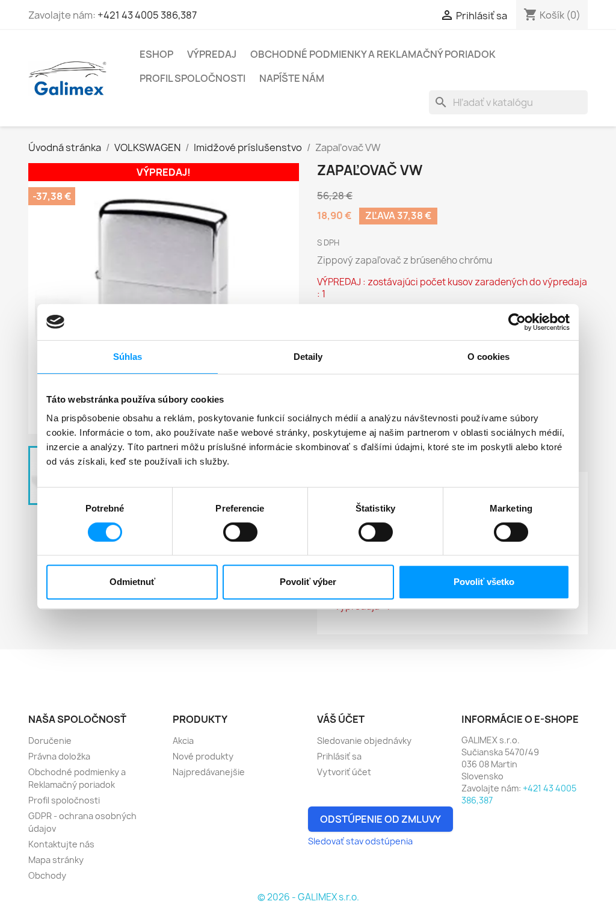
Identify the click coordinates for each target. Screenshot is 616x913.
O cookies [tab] (488, 356)
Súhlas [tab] (128, 356)
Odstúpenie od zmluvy (380, 819)
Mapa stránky (56, 859)
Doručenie (50, 740)
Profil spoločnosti (192, 78)
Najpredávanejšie (209, 772)
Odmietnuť (132, 582)
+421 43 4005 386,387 (147, 15)
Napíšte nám (291, 78)
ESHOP (156, 54)
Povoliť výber (308, 582)
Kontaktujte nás (61, 844)
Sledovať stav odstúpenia (360, 841)
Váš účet (341, 719)
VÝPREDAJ (211, 54)
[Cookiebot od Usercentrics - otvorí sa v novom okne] (517, 322)
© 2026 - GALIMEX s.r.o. (308, 897)
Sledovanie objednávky (364, 740)
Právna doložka (59, 756)
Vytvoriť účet (344, 772)
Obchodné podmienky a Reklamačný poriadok (373, 54)
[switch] (240, 532)
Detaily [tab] (308, 356)
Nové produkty (203, 756)
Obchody (47, 875)
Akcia (183, 740)
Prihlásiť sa (339, 756)
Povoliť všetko (484, 582)
